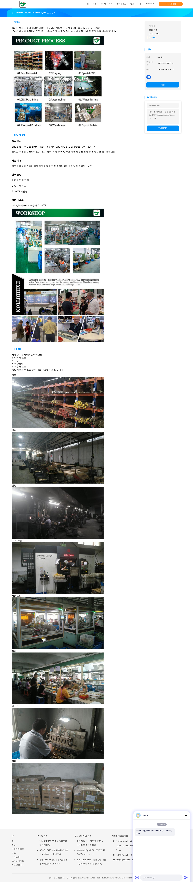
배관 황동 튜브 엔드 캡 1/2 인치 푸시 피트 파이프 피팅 (90, 843)
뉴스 (14, 853)
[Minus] (186, 815)
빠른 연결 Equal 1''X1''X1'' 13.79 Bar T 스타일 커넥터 (91, 852)
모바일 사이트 (18, 861)
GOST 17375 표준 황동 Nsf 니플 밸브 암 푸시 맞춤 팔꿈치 (53, 852)
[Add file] (137, 877)
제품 (14, 845)
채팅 (163, 85)
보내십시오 (163, 128)
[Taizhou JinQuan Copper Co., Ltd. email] (148, 77)
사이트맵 (16, 857)
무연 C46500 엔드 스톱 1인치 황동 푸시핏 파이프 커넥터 (53, 862)
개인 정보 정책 (18, 865)
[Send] (186, 877)
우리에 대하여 (18, 849)
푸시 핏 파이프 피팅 (83, 836)
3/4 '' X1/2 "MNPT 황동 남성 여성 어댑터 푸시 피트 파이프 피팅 (91, 862)
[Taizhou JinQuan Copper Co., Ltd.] (22, 4)
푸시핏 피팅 (42, 836)
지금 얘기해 (171, 4)
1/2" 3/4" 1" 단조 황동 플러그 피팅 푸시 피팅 (53, 843)
